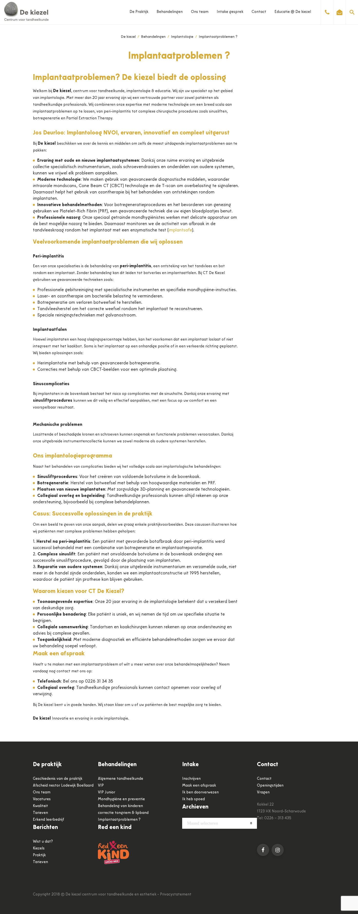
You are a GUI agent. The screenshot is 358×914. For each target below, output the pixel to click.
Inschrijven (191, 779)
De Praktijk (139, 12)
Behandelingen (170, 12)
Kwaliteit (40, 806)
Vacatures (42, 799)
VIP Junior (106, 792)
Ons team (199, 12)
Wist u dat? (43, 842)
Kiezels (39, 848)
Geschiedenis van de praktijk (57, 779)
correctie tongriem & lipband (123, 813)
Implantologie (182, 37)
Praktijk (39, 855)
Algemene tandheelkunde (120, 779)
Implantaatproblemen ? (119, 820)
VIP (101, 786)
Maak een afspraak (199, 786)
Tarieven (40, 813)
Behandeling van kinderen (120, 806)
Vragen (263, 792)
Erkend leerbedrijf (48, 820)
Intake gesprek (230, 12)
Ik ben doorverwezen (200, 792)
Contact (259, 12)
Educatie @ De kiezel (292, 12)
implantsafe (180, 230)
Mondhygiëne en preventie (121, 799)
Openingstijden (270, 786)
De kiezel (128, 37)
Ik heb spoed (193, 799)
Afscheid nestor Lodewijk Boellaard (63, 786)
